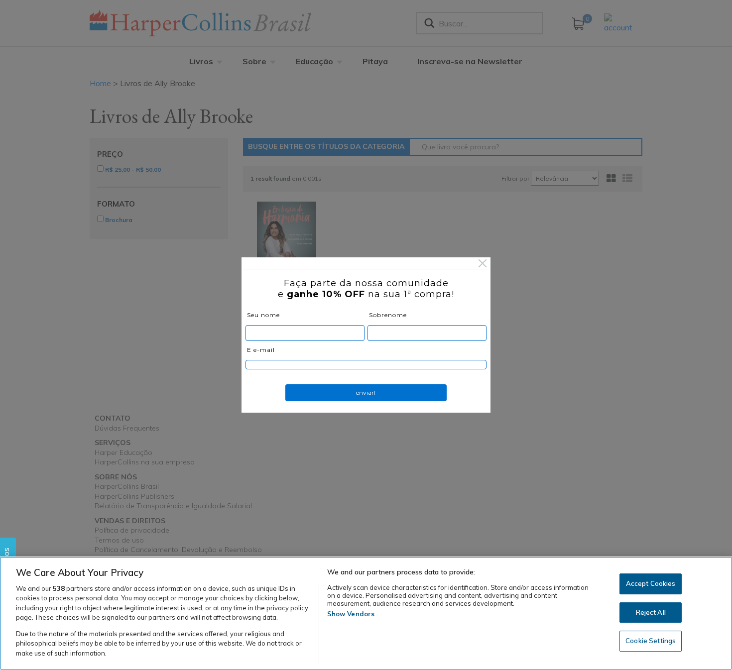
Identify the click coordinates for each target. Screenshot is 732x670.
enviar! (365, 392)
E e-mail (261, 349)
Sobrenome (388, 315)
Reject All (651, 612)
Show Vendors (351, 614)
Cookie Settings (650, 641)
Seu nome (263, 315)
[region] (366, 613)
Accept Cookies (651, 583)
